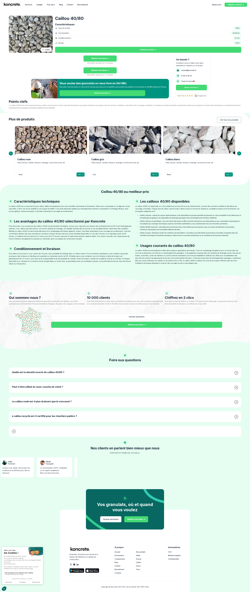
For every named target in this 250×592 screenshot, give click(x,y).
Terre (138, 569)
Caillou (138, 562)
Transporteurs (120, 559)
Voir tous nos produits (229, 120)
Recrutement (82, 5)
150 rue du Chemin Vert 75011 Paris (135, 587)
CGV (169, 552)
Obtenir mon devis (148, 50)
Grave (138, 566)
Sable (138, 555)
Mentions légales (174, 555)
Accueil (117, 552)
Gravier (138, 559)
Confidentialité (173, 559)
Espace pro (216, 5)
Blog (61, 5)
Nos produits (140, 552)
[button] (28, 5)
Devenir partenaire (136, 317)
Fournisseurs (119, 555)
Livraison (118, 573)
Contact (70, 5)
